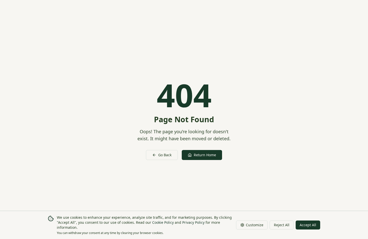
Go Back (164, 154)
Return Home (205, 154)
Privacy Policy (193, 222)
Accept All (308, 224)
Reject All (281, 224)
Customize (254, 224)
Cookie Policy (163, 222)
